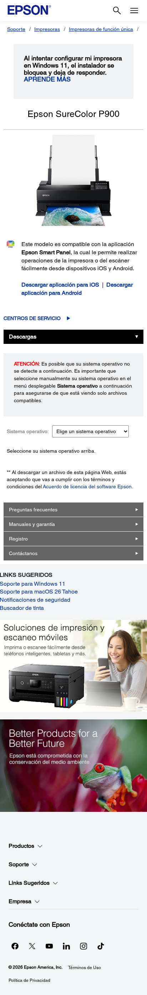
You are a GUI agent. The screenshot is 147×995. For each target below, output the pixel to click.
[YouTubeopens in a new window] (49, 946)
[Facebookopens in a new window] (15, 946)
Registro (18, 539)
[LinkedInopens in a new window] (66, 946)
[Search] (117, 10)
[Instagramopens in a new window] (83, 946)
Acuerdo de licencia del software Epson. (88, 486)
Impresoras (47, 29)
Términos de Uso (84, 967)
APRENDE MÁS (47, 79)
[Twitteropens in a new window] (32, 946)
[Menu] (134, 10)
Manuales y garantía (32, 524)
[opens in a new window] (100, 946)
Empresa (20, 901)
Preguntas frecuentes (33, 509)
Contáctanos (23, 553)
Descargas (22, 336)
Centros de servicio (32, 318)
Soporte (16, 29)
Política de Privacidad (29, 980)
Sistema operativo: (28, 431)
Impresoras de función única (101, 29)
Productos (21, 845)
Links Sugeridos (29, 882)
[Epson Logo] (29, 10)
